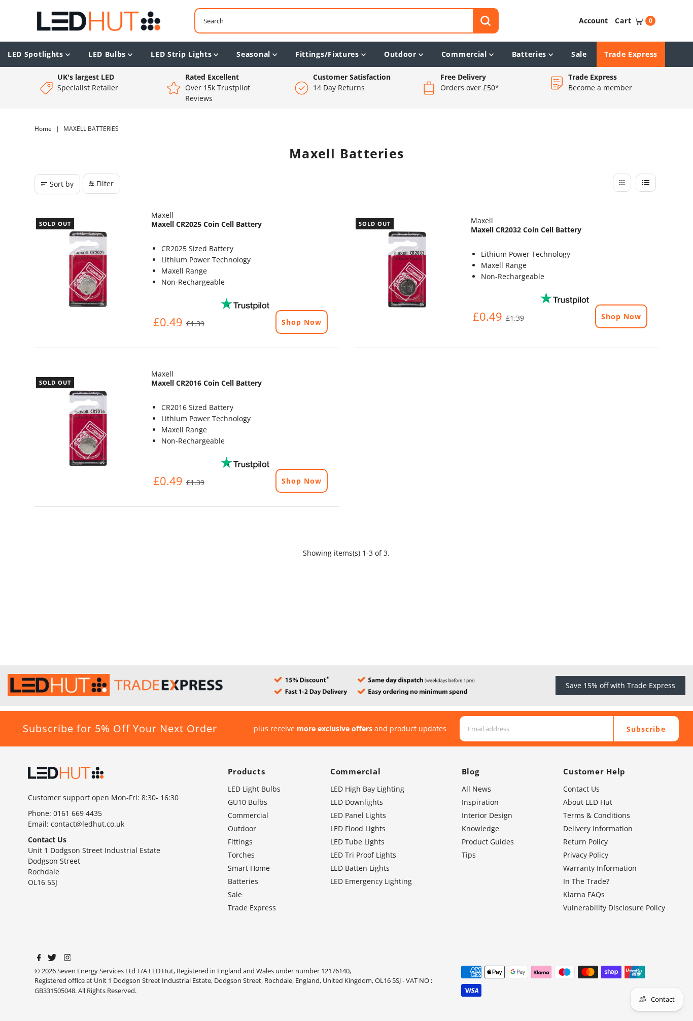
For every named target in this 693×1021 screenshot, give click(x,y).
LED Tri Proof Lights (363, 855)
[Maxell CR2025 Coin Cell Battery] (87, 270)
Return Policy (585, 841)
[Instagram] (67, 958)
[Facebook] (39, 958)
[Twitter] (52, 958)
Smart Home (249, 868)
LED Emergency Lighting (371, 881)
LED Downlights (356, 802)
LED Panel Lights (358, 815)
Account (593, 20)
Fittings (240, 841)
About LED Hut (587, 802)
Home (43, 128)
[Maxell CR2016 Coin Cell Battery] (87, 429)
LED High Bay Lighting (367, 789)
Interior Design (487, 815)
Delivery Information (598, 828)
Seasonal (253, 54)
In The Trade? (586, 881)
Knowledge (480, 828)
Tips (469, 855)
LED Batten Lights (360, 868)
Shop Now (302, 322)
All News (476, 789)
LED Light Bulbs (254, 789)
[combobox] (346, 20)
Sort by (62, 184)
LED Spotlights (35, 54)
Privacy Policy (585, 855)
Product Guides (488, 841)
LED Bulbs (107, 54)
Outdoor (400, 54)
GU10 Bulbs (247, 802)
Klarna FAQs (584, 894)
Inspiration (480, 802)
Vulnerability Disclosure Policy (614, 907)
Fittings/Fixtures (327, 54)
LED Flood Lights (358, 828)
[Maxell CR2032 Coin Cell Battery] (407, 270)
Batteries (529, 54)
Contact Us (581, 789)
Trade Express (630, 54)
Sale (579, 54)
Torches (241, 855)
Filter (105, 183)
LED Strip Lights (181, 54)
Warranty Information (600, 868)
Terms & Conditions (596, 815)
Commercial (464, 54)
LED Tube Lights (357, 841)
